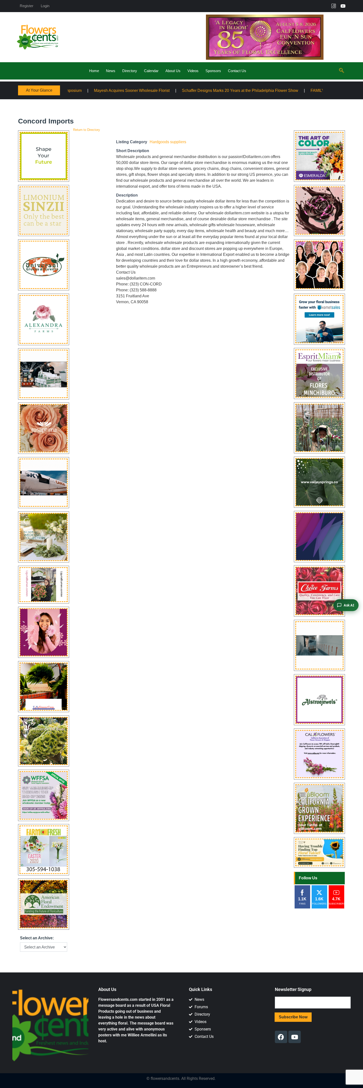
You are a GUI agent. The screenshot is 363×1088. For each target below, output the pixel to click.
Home (94, 71)
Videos (193, 71)
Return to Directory (86, 130)
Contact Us (237, 71)
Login (45, 6)
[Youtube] (343, 6)
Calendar (151, 71)
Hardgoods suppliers (168, 142)
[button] (341, 71)
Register (26, 6)
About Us (173, 71)
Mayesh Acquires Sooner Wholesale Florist (76, 90)
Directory (129, 71)
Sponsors (213, 71)
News (110, 71)
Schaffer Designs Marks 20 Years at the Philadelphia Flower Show (184, 90)
